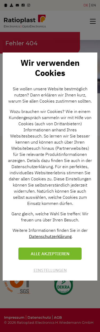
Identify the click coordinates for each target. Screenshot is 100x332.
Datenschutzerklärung (50, 236)
